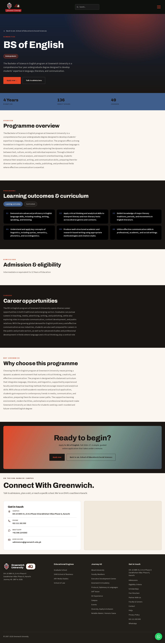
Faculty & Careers (135, 601)
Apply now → (12, 80)
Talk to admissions (34, 80)
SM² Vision (95, 591)
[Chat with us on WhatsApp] (158, 636)
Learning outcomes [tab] (13, 204)
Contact (132, 606)
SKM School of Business (63, 574)
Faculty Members (98, 574)
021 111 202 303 (19, 523)
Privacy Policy (134, 614)
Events (94, 604)
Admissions (133, 580)
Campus (94, 600)
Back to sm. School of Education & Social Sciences (26, 31)
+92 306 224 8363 (20, 532)
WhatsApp (133, 623)
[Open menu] (159, 7)
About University (97, 570)
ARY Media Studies (61, 578)
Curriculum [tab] (30, 204)
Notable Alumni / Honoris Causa (103, 613)
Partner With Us (135, 597)
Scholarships (134, 589)
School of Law (59, 583)
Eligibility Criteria (135, 584)
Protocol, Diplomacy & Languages (104, 587)
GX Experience (97, 596)
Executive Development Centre (103, 578)
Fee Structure (134, 593)
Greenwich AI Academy (100, 583)
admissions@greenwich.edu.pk (27, 542)
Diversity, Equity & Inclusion (102, 609)
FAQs (131, 610)
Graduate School (60, 570)
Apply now (57, 457)
